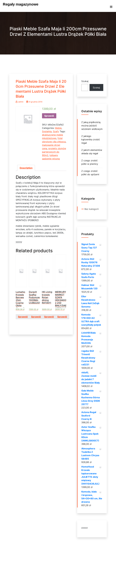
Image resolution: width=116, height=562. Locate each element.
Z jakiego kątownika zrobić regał (90, 139)
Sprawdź (49, 115)
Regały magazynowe (20, 4)
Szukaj (84, 81)
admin (20, 102)
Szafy (56, 131)
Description (26, 167)
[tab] (26, 168)
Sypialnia (47, 131)
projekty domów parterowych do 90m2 (54, 152)
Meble (58, 128)
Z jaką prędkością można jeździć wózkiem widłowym (92, 125)
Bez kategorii (91, 209)
